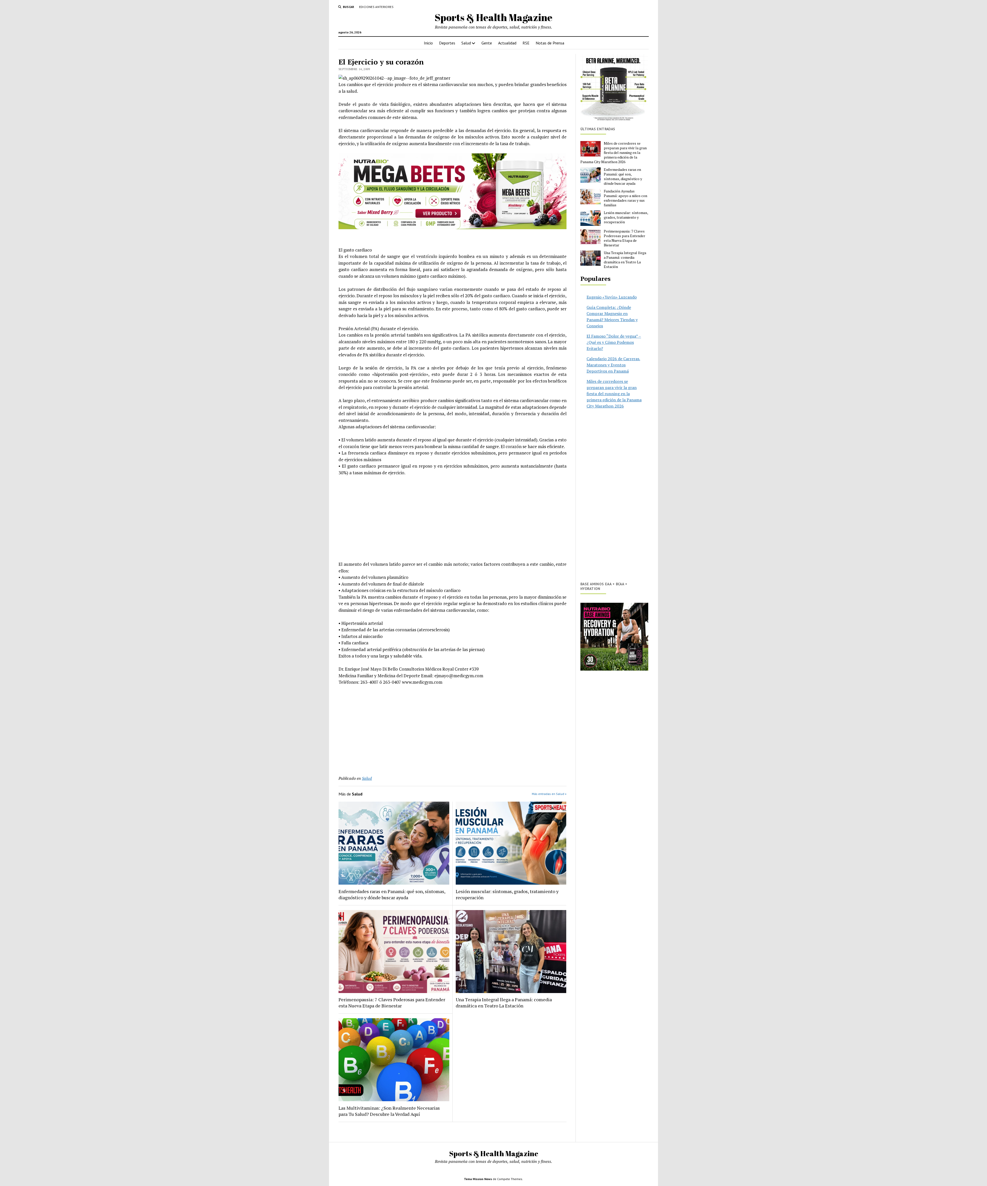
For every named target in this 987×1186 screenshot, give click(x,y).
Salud (466, 42)
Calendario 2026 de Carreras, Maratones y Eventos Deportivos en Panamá (614, 365)
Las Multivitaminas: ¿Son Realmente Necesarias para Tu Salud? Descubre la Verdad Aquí (389, 1111)
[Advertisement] (452, 518)
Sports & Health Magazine (493, 17)
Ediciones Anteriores (376, 7)
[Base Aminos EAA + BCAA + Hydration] (614, 637)
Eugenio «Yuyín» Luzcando (612, 297)
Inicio (428, 42)
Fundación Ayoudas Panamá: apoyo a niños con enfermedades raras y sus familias (625, 198)
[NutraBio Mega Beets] (452, 227)
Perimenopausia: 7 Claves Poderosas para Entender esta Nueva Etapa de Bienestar (392, 1002)
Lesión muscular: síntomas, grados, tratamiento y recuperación (507, 894)
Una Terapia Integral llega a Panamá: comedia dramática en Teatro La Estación (504, 1002)
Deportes (447, 42)
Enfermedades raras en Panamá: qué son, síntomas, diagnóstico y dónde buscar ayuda (392, 894)
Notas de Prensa (550, 42)
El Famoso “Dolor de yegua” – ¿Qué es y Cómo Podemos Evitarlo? (614, 342)
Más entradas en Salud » (549, 794)
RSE (526, 42)
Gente (486, 42)
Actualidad (507, 42)
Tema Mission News (478, 1179)
